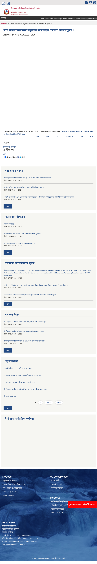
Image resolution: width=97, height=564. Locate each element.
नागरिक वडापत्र (57, 488)
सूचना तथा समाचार (9, 147)
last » (59, 402)
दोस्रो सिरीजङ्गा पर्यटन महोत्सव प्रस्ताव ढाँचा (17, 368)
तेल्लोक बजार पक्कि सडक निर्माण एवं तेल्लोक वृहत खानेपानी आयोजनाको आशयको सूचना (30, 295)
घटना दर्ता (55, 480)
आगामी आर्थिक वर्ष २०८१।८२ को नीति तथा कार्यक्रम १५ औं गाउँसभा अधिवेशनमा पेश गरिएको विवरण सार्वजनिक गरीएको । (40, 197)
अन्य (8, 206)
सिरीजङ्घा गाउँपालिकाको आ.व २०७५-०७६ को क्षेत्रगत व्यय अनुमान (24, 331)
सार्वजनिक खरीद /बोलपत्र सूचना (15, 484)
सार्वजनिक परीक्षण (57, 513)
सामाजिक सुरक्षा (56, 484)
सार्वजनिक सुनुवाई (57, 509)
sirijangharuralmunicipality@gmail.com (23, 541)
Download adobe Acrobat (72, 131)
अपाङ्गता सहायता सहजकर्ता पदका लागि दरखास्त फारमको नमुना (23, 375)
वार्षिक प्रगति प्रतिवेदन (59, 501)
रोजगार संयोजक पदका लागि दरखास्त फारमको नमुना (19, 382)
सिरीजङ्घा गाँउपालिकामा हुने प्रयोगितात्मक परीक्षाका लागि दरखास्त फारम (25, 389)
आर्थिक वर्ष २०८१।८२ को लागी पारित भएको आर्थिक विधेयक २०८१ (24, 187)
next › (49, 402)
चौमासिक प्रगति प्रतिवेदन (60, 505)
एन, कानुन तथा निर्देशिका (12, 488)
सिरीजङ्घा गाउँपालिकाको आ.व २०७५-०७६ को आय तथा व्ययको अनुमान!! (25, 322)
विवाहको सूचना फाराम (10, 396)
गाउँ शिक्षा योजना (9, 224)
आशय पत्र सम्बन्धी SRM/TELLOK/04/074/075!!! (20, 243)
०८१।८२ (6, 154)
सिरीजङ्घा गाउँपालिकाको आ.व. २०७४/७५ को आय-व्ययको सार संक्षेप (24, 341)
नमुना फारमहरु (8, 495)
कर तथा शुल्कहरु (9, 492)
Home (3, 23)
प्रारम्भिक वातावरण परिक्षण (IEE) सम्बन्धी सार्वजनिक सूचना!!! (22, 234)
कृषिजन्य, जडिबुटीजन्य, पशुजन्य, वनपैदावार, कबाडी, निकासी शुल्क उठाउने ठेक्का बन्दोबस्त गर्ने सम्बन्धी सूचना (36, 285)
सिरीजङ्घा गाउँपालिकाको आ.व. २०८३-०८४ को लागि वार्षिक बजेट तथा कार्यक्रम (27, 178)
